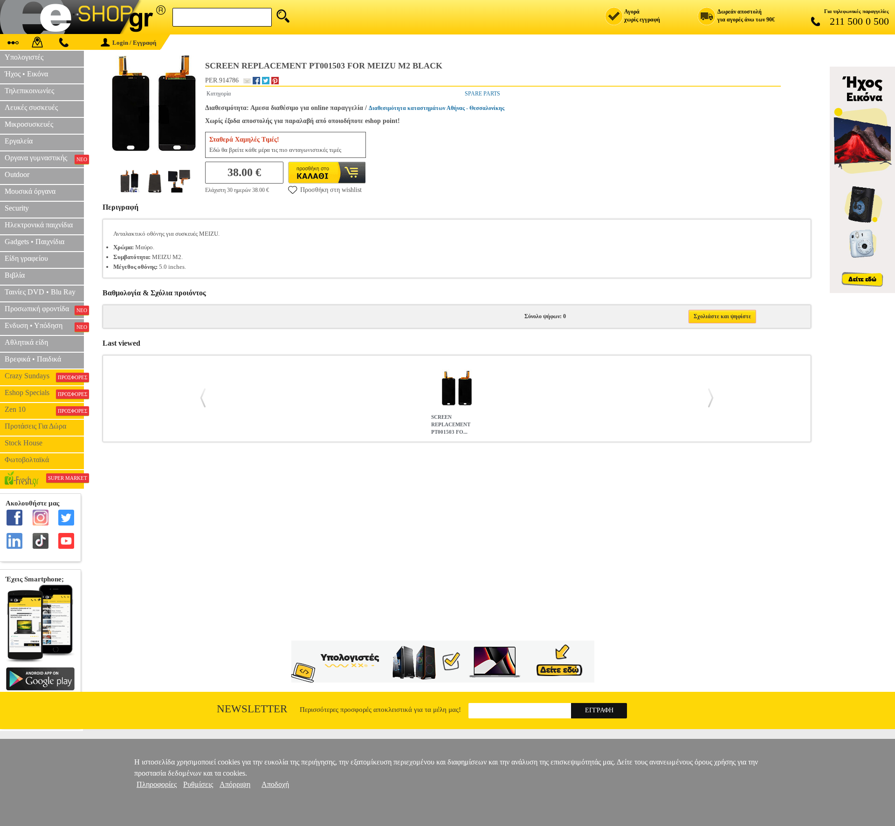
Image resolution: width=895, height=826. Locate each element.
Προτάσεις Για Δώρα (35, 426)
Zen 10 (44, 409)
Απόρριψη (235, 784)
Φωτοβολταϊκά (27, 460)
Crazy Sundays (44, 376)
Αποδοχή (275, 784)
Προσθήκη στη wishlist (331, 189)
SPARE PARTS (482, 93)
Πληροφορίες (157, 784)
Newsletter (252, 709)
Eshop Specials (44, 393)
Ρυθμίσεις (198, 784)
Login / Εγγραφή (134, 42)
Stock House (23, 443)
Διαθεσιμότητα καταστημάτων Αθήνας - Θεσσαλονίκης (436, 108)
